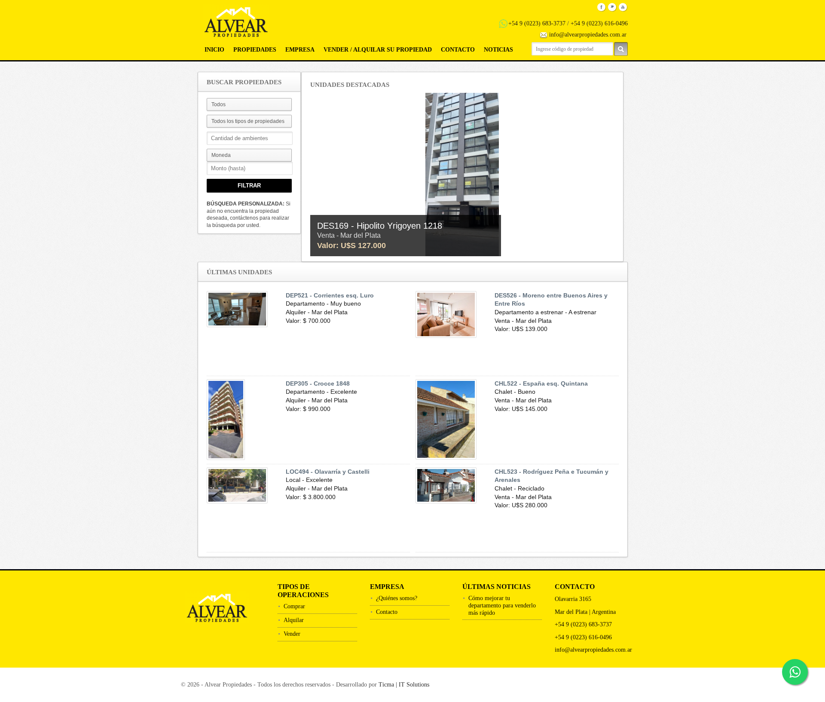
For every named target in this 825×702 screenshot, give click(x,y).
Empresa (300, 49)
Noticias (498, 49)
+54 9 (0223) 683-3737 (536, 23)
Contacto (458, 49)
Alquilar (294, 620)
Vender (292, 634)
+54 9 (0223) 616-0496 (599, 23)
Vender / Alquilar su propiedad (378, 49)
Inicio (214, 49)
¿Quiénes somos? (396, 598)
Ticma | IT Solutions (404, 684)
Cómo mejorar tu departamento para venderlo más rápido (502, 605)
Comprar (294, 606)
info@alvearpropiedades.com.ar (587, 34)
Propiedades (254, 49)
